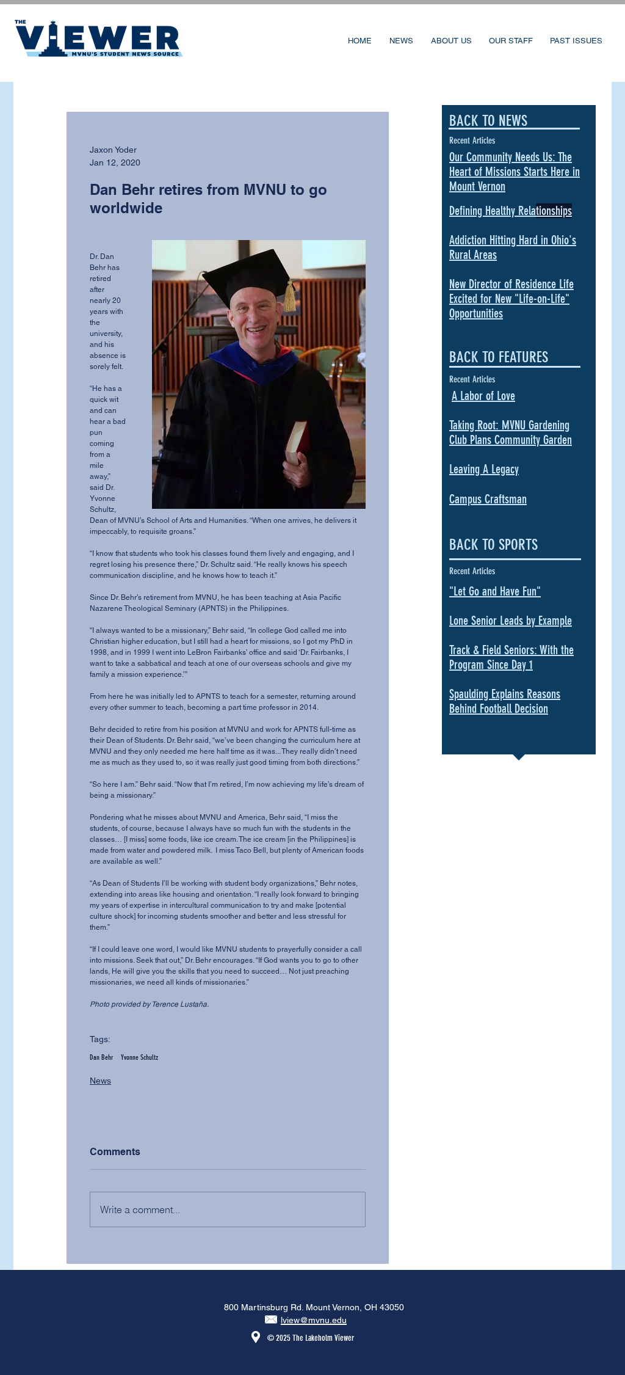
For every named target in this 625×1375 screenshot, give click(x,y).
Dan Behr (102, 1057)
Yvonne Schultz (139, 1057)
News (100, 1080)
